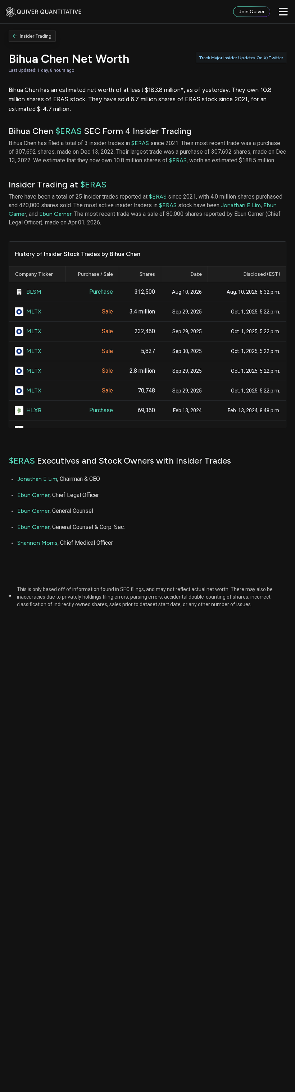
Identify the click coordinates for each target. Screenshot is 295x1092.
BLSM (33, 291)
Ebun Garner (55, 213)
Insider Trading (35, 36)
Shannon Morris (37, 542)
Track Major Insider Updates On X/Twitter (241, 57)
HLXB (33, 410)
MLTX (33, 311)
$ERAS (68, 131)
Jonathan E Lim (241, 205)
